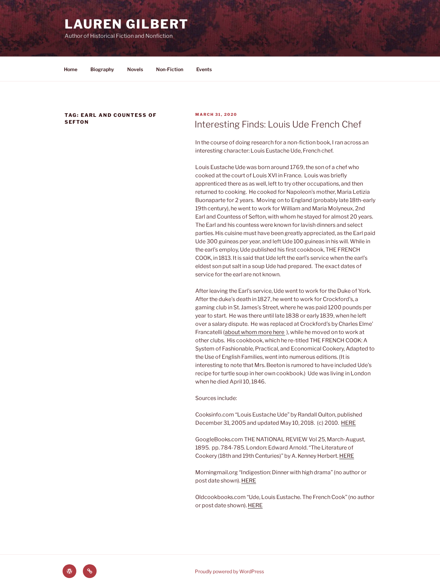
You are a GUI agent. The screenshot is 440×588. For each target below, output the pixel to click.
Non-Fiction (169, 69)
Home (70, 69)
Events (204, 69)
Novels (135, 69)
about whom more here (255, 332)
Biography (102, 69)
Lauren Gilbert (127, 24)
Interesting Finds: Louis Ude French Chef (278, 124)
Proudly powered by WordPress (229, 571)
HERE (348, 423)
